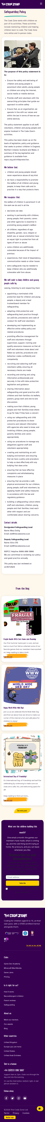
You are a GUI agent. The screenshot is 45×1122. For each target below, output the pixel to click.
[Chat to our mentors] (40, 1108)
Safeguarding (9, 1005)
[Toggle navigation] (41, 3)
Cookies (25, 1113)
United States (9, 1051)
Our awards (8, 1024)
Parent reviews (10, 1000)
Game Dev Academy (12, 964)
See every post (22, 810)
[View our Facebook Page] (6, 1098)
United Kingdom (10, 1042)
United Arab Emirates (12, 1055)
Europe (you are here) (12, 1047)
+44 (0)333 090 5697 (14, 1070)
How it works (9, 992)
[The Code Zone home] (15, 915)
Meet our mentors (11, 1020)
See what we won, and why (33, 945)
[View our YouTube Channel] (25, 1098)
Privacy (16, 1113)
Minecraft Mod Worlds (13, 968)
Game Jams (8, 972)
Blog (6, 1028)
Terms (6, 1113)
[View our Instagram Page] (18, 1098)
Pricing (7, 977)
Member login (10, 1117)
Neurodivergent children (14, 996)
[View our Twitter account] (12, 1098)
